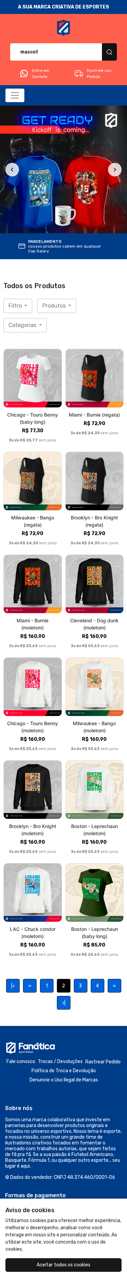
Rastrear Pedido (103, 1062)
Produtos (54, 305)
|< (13, 986)
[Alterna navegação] (14, 95)
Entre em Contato (40, 73)
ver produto (32, 378)
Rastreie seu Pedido (99, 73)
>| (63, 1003)
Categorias (23, 325)
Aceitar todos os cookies (63, 1265)
